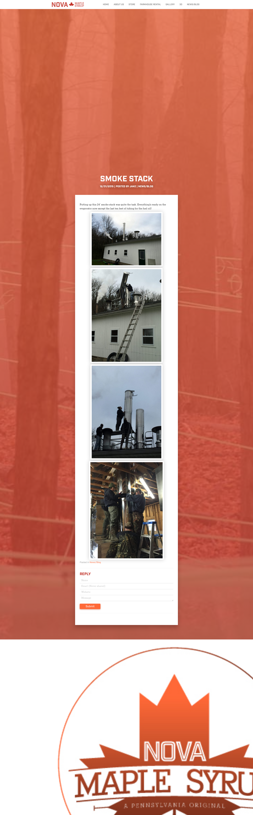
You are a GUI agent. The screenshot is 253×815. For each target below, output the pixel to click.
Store (132, 4)
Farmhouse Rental (150, 4)
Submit (90, 606)
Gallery (170, 4)
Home (106, 4)
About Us (119, 4)
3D (180, 4)
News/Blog (193, 4)
